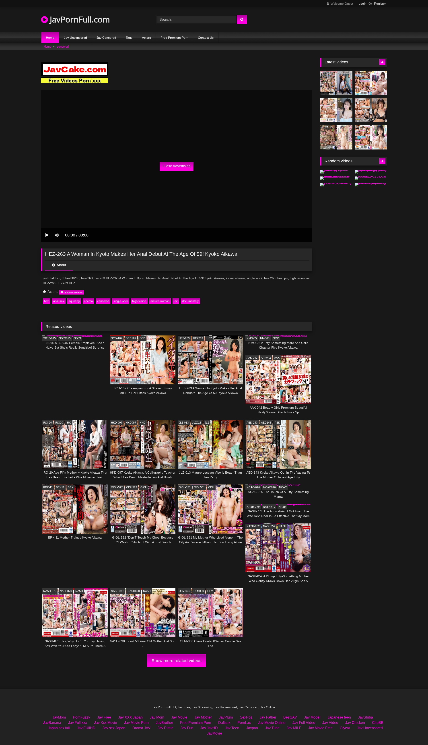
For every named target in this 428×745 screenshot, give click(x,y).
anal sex (58, 301)
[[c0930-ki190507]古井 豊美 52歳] (336, 184)
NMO (276, 338)
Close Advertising (177, 166)
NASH (282, 506)
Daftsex (224, 723)
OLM (210, 591)
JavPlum (226, 717)
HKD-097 (116, 422)
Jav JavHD (209, 728)
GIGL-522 (117, 487)
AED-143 (252, 422)
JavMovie (214, 733)
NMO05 (265, 338)
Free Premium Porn (174, 37)
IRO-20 (47, 422)
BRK (70, 487)
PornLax (244, 723)
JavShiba (365, 717)
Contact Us (206, 37)
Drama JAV (141, 728)
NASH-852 (253, 526)
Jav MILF (294, 728)
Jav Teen (232, 728)
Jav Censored (106, 37)
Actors (146, 37)
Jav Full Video (303, 723)
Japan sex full (59, 728)
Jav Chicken (355, 723)
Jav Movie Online (271, 723)
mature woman (159, 301)
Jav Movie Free (320, 728)
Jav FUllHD (86, 728)
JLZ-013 (184, 422)
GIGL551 (199, 487)
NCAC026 (269, 487)
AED (277, 422)
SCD (142, 338)
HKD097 (131, 422)
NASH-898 (117, 591)
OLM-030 (184, 591)
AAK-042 (252, 357)
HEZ (209, 338)
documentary (190, 301)
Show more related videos (177, 660)
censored (63, 46)
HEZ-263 (184, 338)
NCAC (283, 487)
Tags (129, 37)
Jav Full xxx (77, 723)
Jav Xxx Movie (105, 723)
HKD (142, 422)
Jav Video (330, 723)
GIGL (143, 487)
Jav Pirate (165, 728)
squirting (74, 301)
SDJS (77, 338)
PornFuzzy (81, 717)
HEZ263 (198, 338)
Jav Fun (187, 728)
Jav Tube (272, 728)
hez (46, 301)
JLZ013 (196, 422)
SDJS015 (65, 338)
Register (380, 3)
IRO (68, 422)
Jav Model (312, 717)
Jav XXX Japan (130, 717)
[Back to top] (414, 731)
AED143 (266, 422)
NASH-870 (49, 591)
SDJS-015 (49, 338)
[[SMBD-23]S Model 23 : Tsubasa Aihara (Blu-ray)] (336, 172)
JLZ (207, 422)
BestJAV (290, 717)
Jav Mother (203, 717)
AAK (277, 357)
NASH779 (269, 506)
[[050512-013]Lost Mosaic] (371, 178)
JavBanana (52, 723)
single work (120, 301)
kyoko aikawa (73, 292)
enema (88, 301)
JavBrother (164, 723)
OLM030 (198, 591)
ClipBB (377, 723)
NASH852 (269, 526)
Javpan (252, 728)
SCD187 (131, 338)
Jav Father (267, 717)
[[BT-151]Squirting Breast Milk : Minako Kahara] (371, 184)
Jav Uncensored (75, 37)
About (61, 265)
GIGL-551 (185, 487)
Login (362, 3)
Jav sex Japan (114, 728)
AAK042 (266, 357)
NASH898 (134, 591)
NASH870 (66, 591)
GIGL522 (131, 487)
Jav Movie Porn (136, 723)
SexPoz (246, 717)
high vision (139, 301)
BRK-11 (48, 487)
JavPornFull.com (79, 19)
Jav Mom (157, 717)
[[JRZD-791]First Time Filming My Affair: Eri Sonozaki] (336, 178)
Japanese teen (339, 717)
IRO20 (59, 422)
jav (176, 301)
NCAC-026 (253, 487)
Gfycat (345, 728)
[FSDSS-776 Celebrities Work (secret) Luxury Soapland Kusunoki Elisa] (371, 110)
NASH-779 (253, 506)
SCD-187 (116, 338)
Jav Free (104, 717)
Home (50, 37)
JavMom (59, 717)
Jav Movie (179, 717)
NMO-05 (252, 338)
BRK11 (60, 487)
